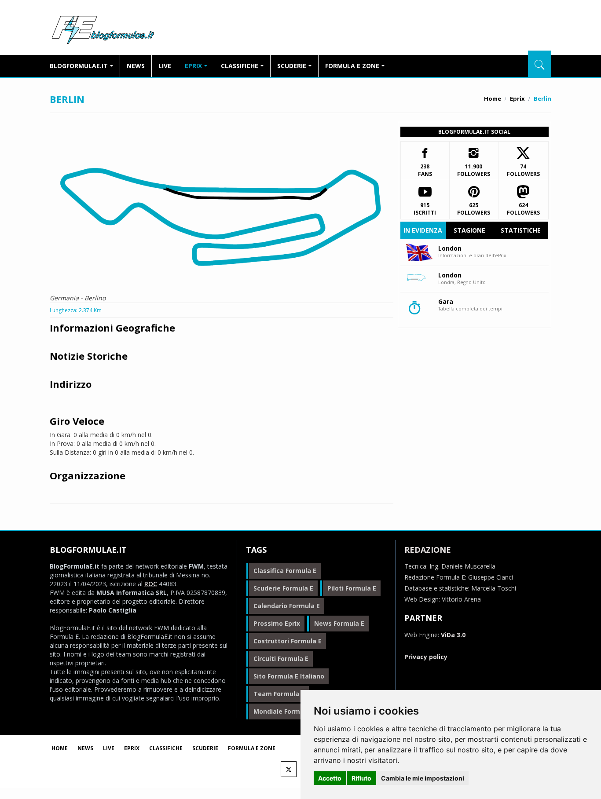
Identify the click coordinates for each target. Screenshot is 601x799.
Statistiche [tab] (521, 230)
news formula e (339, 623)
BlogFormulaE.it (103, 28)
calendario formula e (286, 606)
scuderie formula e (283, 588)
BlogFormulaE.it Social (474, 131)
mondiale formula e (284, 711)
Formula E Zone (352, 66)
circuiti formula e (280, 658)
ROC (150, 584)
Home (492, 98)
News (136, 66)
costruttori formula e (287, 641)
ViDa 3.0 (453, 635)
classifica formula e (284, 570)
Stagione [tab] (469, 230)
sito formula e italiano (288, 676)
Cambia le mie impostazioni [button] (422, 778)
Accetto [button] (329, 778)
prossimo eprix (276, 623)
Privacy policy (425, 657)
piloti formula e (351, 588)
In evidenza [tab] (422, 230)
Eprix (193, 66)
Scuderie (291, 66)
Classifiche (239, 66)
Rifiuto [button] (361, 778)
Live (164, 66)
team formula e (278, 694)
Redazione (427, 549)
